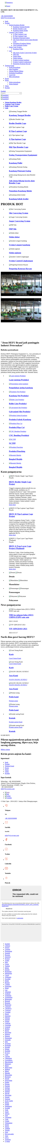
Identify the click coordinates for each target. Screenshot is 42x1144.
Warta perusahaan (14, 82)
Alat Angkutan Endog (20, 45)
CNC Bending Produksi (19, 435)
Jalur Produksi (13, 69)
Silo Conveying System (18, 213)
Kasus (7, 78)
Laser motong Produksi (19, 380)
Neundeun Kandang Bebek (22, 43)
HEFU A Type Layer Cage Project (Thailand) (20, 547)
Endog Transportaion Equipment (23, 155)
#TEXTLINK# (37, 299)
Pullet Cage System (15, 47)
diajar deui (12, 505)
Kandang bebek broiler (20, 30)
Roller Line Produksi (18, 404)
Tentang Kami (9, 65)
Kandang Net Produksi (18, 396)
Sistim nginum (17, 58)
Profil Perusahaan (14, 67)
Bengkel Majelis (15, 459)
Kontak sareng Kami (15, 722)
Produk (7, 23)
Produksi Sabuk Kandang (20, 419)
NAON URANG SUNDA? (18, 679)
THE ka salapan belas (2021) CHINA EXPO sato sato (21, 616)
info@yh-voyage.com (8, 18)
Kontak (7, 88)
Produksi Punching (17, 451)
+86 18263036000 (11, 818)
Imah (6, 21)
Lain (10, 51)
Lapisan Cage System (16, 32)
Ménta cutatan (5, 749)
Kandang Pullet (18, 49)
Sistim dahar (17, 56)
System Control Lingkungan (22, 62)
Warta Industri (13, 84)
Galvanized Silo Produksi (19, 412)
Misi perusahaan (14, 77)
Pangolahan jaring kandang (21, 388)
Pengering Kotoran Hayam (21, 64)
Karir (11, 654)
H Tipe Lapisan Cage (20, 36)
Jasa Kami (13, 676)
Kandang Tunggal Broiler (21, 27)
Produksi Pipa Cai (16, 427)
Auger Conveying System (19, 221)
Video (7, 86)
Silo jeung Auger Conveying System (25, 53)
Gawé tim (12, 75)
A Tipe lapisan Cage (17, 139)
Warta (7, 80)
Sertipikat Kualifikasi (16, 73)
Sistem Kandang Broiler (16, 25)
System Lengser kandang (21, 60)
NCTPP (12, 443)
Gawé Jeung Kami (15, 658)
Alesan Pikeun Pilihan (16, 71)
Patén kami (14, 697)
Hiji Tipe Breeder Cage (18, 147)
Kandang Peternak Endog (21, 38)
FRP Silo (16, 54)
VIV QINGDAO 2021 (18, 629)
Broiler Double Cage (20, 29)
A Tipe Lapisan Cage (20, 34)
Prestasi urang (13, 701)
